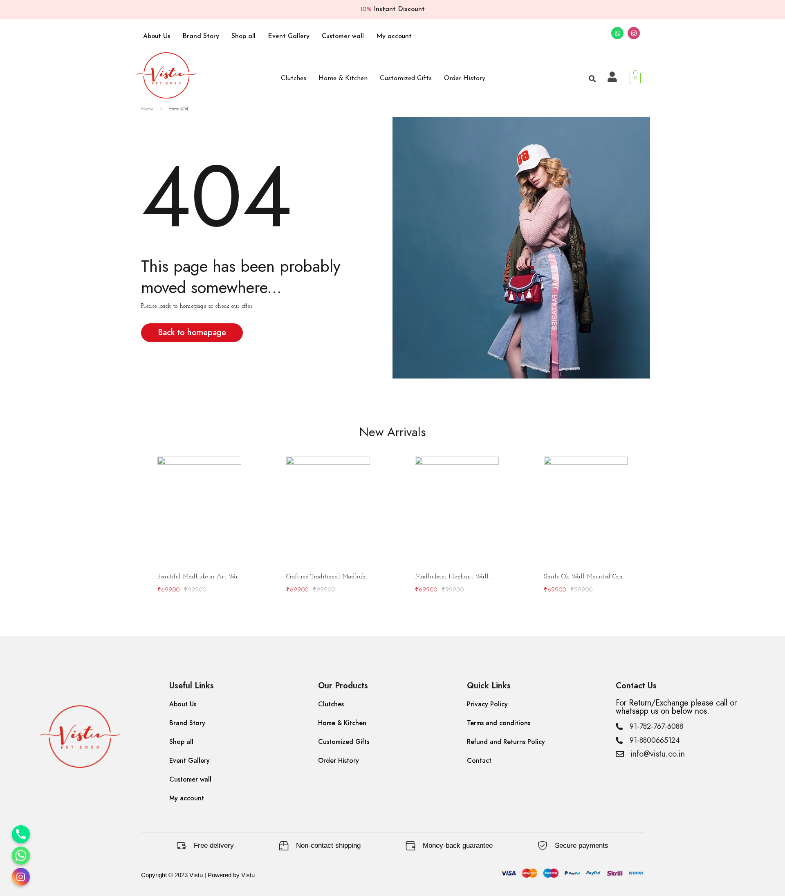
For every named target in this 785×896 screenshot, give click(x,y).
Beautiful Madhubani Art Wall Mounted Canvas (199, 577)
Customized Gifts (406, 78)
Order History (464, 78)
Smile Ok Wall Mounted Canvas (586, 577)
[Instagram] (634, 33)
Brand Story (200, 36)
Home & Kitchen (343, 78)
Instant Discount (392, 9)
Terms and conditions (498, 723)
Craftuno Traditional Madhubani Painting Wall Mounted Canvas (328, 577)
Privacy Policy (487, 704)
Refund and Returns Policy (506, 741)
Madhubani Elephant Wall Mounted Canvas (457, 577)
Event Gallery (289, 36)
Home (147, 109)
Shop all (243, 36)
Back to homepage (192, 332)
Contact (479, 760)
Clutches (293, 78)
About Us (156, 36)
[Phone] (21, 834)
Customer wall (343, 36)
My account (394, 36)
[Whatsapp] (617, 33)
